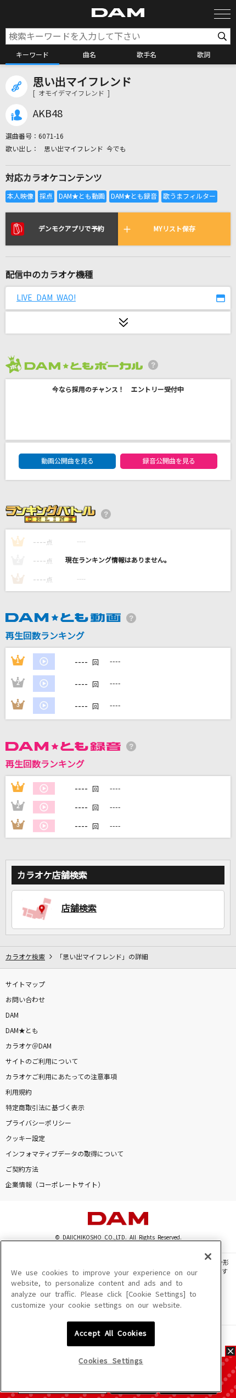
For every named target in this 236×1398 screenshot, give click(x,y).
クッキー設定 (25, 1138)
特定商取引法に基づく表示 (45, 1108)
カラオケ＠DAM (28, 1046)
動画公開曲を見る (67, 461)
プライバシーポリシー (38, 1123)
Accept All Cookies (111, 1333)
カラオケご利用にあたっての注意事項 (61, 1077)
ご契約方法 (21, 1169)
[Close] (208, 1256)
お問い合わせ (25, 1000)
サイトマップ (25, 984)
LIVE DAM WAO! (46, 298)
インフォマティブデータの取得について (64, 1154)
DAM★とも (21, 1031)
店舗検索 (79, 908)
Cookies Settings (110, 1360)
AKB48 (48, 114)
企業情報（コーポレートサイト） (54, 1185)
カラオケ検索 (25, 957)
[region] (111, 1316)
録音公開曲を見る (169, 461)
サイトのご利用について (41, 1061)
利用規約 (18, 1092)
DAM (12, 1015)
